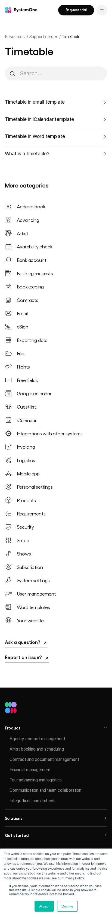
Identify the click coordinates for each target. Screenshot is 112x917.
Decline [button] (67, 906)
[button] (56, 727)
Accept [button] (44, 906)
